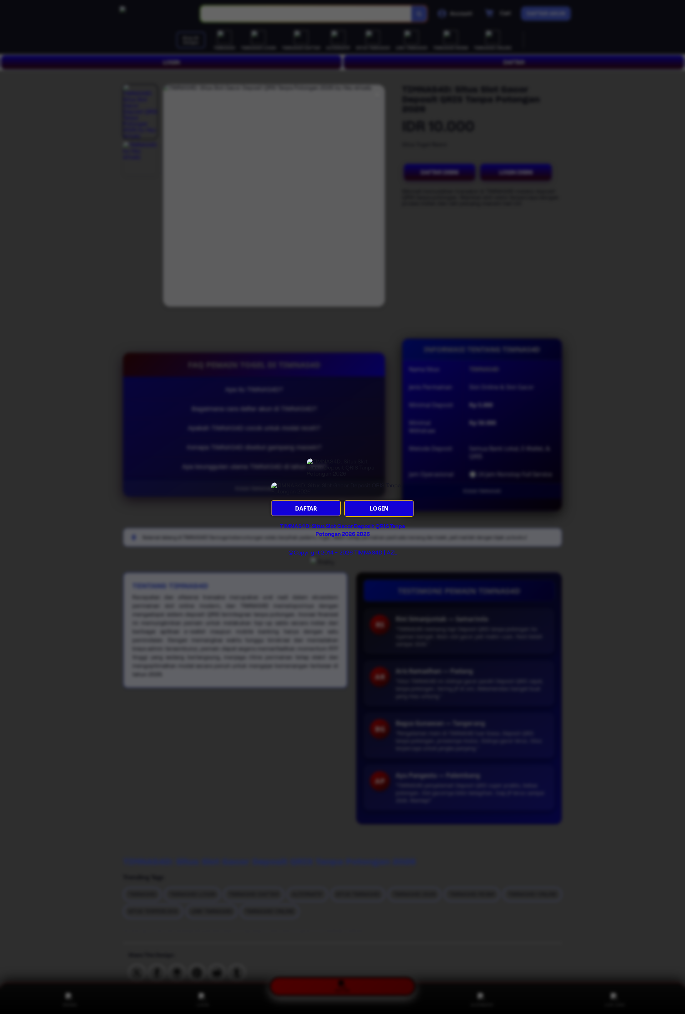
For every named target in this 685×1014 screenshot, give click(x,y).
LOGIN (379, 508)
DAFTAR (306, 508)
